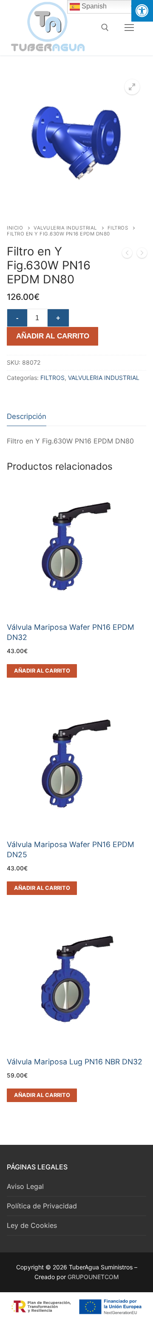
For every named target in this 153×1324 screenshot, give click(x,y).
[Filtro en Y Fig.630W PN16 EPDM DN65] (127, 254)
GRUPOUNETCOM (93, 1276)
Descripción (26, 416)
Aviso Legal (25, 1186)
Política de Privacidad (42, 1206)
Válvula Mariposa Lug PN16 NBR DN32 (74, 1061)
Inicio (15, 228)
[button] (132, 86)
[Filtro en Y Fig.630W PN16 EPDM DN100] (142, 254)
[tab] (26, 416)
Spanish (93, 6)
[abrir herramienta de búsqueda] (105, 27)
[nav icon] (129, 27)
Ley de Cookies (32, 1225)
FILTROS (118, 228)
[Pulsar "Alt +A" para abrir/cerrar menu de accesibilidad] (142, 11)
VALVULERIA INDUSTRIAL (65, 228)
